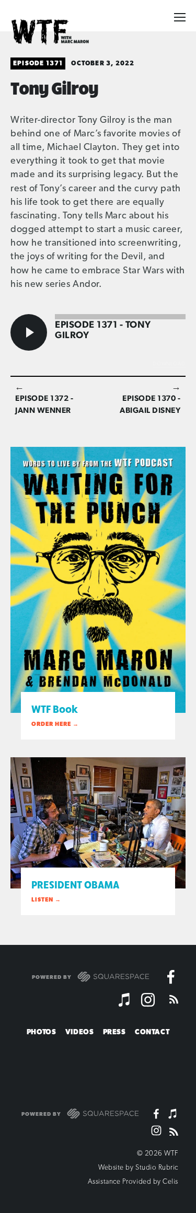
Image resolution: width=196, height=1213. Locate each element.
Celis (170, 1181)
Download (169, 363)
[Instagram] (148, 999)
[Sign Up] (169, 1067)
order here (51, 724)
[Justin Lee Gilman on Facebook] (171, 976)
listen (42, 899)
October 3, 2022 (102, 63)
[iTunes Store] (125, 999)
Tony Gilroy (54, 87)
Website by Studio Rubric (138, 1167)
